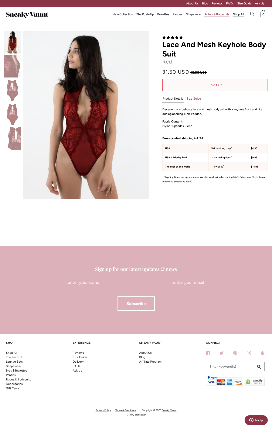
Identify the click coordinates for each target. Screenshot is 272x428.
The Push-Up (145, 14)
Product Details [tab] (173, 98)
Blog (205, 3)
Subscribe (136, 303)
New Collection (122, 14)
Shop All (238, 14)
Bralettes (163, 14)
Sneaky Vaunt (169, 410)
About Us (192, 3)
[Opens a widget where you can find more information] (256, 420)
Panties (178, 14)
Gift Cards (13, 388)
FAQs (230, 3)
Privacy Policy (103, 410)
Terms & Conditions (125, 410)
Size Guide (244, 3)
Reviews (217, 3)
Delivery (78, 361)
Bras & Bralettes (16, 370)
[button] (173, 37)
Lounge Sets (14, 361)
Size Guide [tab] (194, 98)
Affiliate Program (150, 361)
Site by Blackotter (136, 414)
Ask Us (259, 3)
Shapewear (193, 14)
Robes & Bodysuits (217, 14)
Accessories (14, 384)
